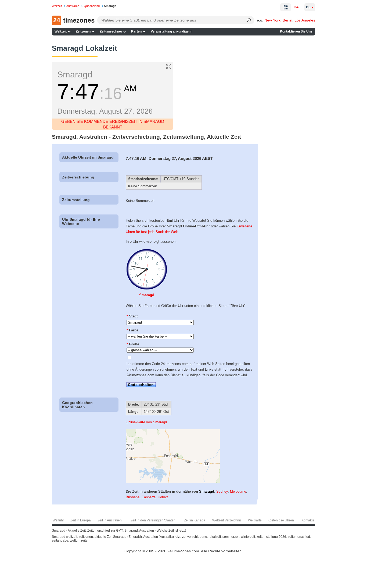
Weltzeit (61, 31)
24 (296, 7)
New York (272, 20)
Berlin (287, 20)
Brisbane (132, 497)
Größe (133, 344)
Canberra (149, 497)
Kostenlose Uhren (281, 520)
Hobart (163, 497)
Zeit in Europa (80, 520)
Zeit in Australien (110, 520)
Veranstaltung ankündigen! (171, 31)
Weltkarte (255, 520)
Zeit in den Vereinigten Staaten (153, 520)
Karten (136, 31)
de (308, 7)
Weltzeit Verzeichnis (227, 520)
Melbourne (238, 491)
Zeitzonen (83, 31)
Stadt (132, 316)
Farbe (132, 330)
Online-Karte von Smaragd (146, 422)
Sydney (222, 491)
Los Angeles (304, 20)
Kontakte (307, 520)
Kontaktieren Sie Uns (296, 31)
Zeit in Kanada (194, 520)
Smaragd (146, 295)
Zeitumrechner (111, 31)
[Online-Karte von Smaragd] (173, 482)
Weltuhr (58, 520)
